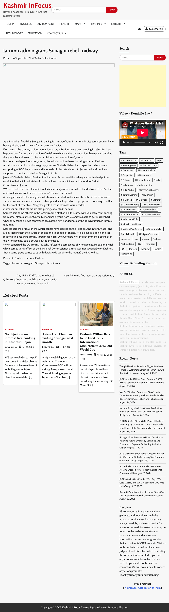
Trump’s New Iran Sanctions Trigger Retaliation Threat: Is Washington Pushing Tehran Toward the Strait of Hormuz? (141, 370)
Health (64, 23)
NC (139, 244)
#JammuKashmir (129, 194)
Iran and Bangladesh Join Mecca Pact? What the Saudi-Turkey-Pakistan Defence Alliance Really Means (140, 412)
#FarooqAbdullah (146, 170)
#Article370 (146, 160)
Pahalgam (150, 244)
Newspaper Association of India (143, 587)
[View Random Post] (139, 28)
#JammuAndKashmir (148, 190)
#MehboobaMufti (129, 219)
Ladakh (116, 24)
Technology (14, 33)
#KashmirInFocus (151, 204)
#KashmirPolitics (148, 209)
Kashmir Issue (127, 244)
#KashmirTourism (129, 214)
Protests (133, 249)
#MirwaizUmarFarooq (131, 224)
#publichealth (128, 234)
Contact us (55, 33)
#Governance (144, 175)
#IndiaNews (127, 185)
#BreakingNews (128, 165)
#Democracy (127, 170)
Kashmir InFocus (27, 5)
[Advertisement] (142, 86)
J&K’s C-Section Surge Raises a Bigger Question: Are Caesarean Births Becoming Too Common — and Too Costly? (142, 457)
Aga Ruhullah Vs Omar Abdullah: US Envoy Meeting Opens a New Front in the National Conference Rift (140, 470)
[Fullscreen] (161, 142)
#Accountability (128, 160)
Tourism (157, 249)
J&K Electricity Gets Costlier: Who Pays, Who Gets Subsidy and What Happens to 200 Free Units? (141, 482)
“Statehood (126, 253)
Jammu (78, 24)
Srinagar (145, 249)
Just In (10, 23)
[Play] (123, 142)
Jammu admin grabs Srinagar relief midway (36, 263)
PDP (123, 249)
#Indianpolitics (144, 185)
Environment (45, 23)
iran (136, 239)
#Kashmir (155, 199)
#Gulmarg (126, 180)
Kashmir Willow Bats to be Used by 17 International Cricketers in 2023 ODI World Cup (96, 342)
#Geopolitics (127, 175)
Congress (125, 239)
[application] (142, 133)
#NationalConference (131, 229)
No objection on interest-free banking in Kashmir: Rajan (20, 338)
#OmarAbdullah (154, 229)
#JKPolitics (141, 199)
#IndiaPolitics (127, 190)
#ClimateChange (148, 165)
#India (157, 180)
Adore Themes (119, 607)
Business (25, 23)
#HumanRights (142, 180)
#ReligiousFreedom (148, 234)
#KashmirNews (128, 209)
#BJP (159, 160)
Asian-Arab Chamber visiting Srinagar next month (57, 338)
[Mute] (156, 142)
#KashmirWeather (151, 214)
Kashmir (96, 24)
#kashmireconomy (130, 204)
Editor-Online (49, 58)
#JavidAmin (147, 194)
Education (35, 33)
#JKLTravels (126, 199)
